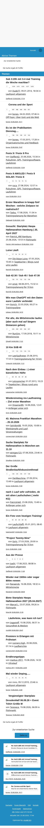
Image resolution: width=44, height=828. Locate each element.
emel (14, 284)
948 (17, 109)
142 (29, 135)
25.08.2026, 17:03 (17, 765)
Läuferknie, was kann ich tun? (25, 618)
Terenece (14, 707)
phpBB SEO (27, 820)
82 (16, 520)
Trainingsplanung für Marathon (21, 215)
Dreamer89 (17, 405)
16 (25, 181)
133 (25, 279)
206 (25, 329)
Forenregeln (16, 809)
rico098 (8, 630)
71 (12, 678)
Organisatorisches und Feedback (22, 142)
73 (19, 678)
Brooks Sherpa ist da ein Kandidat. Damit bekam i (24, 748)
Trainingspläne (13, 307)
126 (21, 474)
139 (17, 135)
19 (19, 254)
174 (25, 351)
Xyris (7, 413)
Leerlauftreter (19, 355)
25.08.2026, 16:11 (16, 792)
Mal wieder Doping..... (18, 673)
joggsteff (14, 622)
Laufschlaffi (18, 524)
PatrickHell (15, 502)
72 (16, 678)
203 (13, 329)
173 (21, 351)
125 (17, 474)
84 (22, 520)
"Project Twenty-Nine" (18, 538)
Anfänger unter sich (18, 408)
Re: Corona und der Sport (20, 786)
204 (17, 329)
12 (12, 181)
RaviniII (8, 269)
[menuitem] (33, 50)
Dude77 (16, 90)
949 (21, 109)
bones (15, 114)
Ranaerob (15, 584)
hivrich (13, 304)
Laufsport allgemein (16, 94)
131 (17, 279)
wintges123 (15, 452)
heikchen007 (10, 532)
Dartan (8, 765)
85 (25, 520)
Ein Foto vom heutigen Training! (24, 516)
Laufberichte (20, 646)
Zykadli (8, 341)
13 (16, 181)
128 (29, 474)
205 (21, 329)
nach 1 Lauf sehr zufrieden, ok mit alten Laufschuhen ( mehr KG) (23, 495)
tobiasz (8, 312)
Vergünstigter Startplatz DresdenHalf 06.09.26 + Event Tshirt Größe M (22, 700)
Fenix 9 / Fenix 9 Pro (17, 153)
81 (12, 520)
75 (25, 678)
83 (19, 520)
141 (25, 135)
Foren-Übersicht (20, 805)
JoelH (12, 563)
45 (16, 377)
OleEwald (9, 220)
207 (29, 329)
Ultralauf (12, 663)
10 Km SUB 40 (14, 347)
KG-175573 (9, 779)
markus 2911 (16, 660)
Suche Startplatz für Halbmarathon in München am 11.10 (22, 446)
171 (13, 351)
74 (22, 678)
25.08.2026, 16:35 (19, 779)
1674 (13, 86)
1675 (18, 86)
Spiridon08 (15, 425)
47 (22, 377)
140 (21, 135)
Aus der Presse (14, 555)
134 (29, 279)
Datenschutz (27, 809)
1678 (32, 86)
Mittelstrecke (12, 336)
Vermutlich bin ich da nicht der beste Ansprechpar (24, 762)
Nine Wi (8, 612)
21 (25, 254)
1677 (27, 86)
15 (22, 181)
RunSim (16, 333)
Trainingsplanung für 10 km (19, 287)
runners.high (10, 436)
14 (19, 181)
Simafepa (9, 460)
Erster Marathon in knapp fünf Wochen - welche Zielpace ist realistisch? (22, 205)
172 (17, 351)
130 (13, 279)
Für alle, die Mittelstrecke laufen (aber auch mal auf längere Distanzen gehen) (24, 321)
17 (12, 254)
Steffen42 (9, 99)
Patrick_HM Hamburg (20, 236)
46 (19, 377)
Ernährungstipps (15, 656)
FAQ (29, 805)
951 (29, 109)
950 (25, 109)
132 (21, 279)
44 (12, 377)
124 (13, 474)
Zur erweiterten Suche (12, 61)
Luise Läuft (12, 250)
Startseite (9, 805)
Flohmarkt (31, 239)
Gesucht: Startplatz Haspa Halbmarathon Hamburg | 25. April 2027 (22, 229)
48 (25, 377)
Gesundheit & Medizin (17, 625)
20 (22, 254)
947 (13, 109)
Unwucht (9, 363)
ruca (14, 185)
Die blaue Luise (20, 258)
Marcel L (14, 604)
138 (13, 135)
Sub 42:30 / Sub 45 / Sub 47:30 (23, 275)
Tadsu (13, 212)
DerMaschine (18, 478)
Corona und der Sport (20, 104)
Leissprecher (18, 381)
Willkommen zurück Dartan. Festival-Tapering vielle (24, 775)
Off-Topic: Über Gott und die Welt (22, 117)
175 (29, 351)
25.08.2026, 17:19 (19, 752)
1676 (22, 86)
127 (25, 474)
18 (16, 254)
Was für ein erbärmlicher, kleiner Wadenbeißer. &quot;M (24, 789)
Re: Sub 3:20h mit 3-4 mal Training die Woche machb (24, 746)
